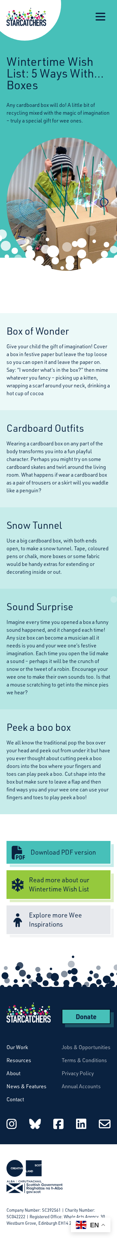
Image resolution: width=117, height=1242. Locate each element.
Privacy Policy (78, 1073)
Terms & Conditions (84, 1060)
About (13, 1073)
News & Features (26, 1086)
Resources (18, 1060)
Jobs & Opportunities (86, 1047)
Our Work (17, 1047)
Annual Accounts (81, 1086)
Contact (15, 1099)
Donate (86, 1016)
